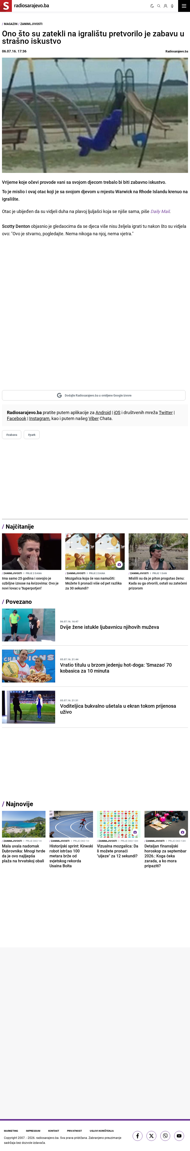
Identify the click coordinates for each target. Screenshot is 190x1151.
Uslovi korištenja (102, 1130)
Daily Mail (159, 211)
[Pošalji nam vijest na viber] (165, 1136)
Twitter (166, 412)
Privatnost (74, 1130)
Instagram (39, 418)
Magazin (10, 24)
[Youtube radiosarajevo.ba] (179, 1136)
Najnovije (19, 803)
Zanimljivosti (31, 24)
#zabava (11, 435)
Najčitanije (20, 526)
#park (31, 435)
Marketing (11, 1130)
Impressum (33, 1130)
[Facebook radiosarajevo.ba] (137, 1136)
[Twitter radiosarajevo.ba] (151, 1136)
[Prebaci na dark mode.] (152, 6)
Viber (94, 418)
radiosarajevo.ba (47, 1138)
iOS (117, 412)
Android (103, 412)
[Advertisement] (95, 479)
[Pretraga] (158, 6)
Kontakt (53, 1130)
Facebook (16, 418)
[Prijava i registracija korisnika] (165, 6)
